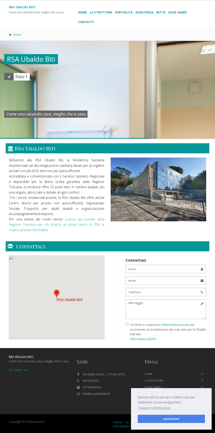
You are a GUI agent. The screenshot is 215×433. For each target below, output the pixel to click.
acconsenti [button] (171, 418)
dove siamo (177, 12)
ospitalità (124, 12)
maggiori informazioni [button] (154, 408)
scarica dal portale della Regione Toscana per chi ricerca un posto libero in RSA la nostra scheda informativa (56, 224)
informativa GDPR (125, 426)
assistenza (144, 12)
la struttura (101, 12)
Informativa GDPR (143, 339)
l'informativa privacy (175, 324)
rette (161, 12)
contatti (86, 22)
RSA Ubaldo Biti (22, 7)
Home (82, 12)
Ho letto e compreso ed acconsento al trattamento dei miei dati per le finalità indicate (168, 331)
